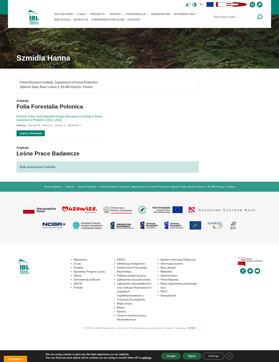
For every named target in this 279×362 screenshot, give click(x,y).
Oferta (115, 14)
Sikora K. (47, 125)
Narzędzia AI (168, 295)
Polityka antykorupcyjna (131, 275)
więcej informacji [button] (31, 133)
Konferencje (136, 14)
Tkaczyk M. (34, 125)
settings (146, 358)
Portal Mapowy (169, 279)
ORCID (78, 283)
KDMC (192, 328)
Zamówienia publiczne (108, 19)
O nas (81, 14)
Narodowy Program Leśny (89, 271)
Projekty (97, 14)
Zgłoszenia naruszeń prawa (133, 279)
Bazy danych (168, 267)
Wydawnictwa (184, 14)
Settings (214, 356)
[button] (210, 4)
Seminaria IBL (161, 14)
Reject (192, 356)
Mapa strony (124, 303)
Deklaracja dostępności (131, 263)
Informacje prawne (172, 263)
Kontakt (134, 19)
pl (201, 4)
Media (121, 307)
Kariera (121, 311)
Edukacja (81, 19)
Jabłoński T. (74, 125)
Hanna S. (60, 125)
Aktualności (64, 14)
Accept (171, 356)
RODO (121, 259)
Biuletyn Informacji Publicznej (178, 259)
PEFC (164, 291)
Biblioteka (62, 19)
